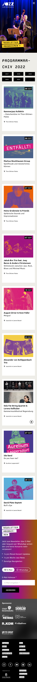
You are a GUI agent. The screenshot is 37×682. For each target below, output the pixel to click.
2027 (7, 74)
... (30, 79)
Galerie (4, 646)
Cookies (21, 677)
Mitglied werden (7, 653)
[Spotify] (23, 665)
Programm (5, 643)
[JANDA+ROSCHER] (6, 675)
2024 (7, 79)
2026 (18, 74)
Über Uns (22, 646)
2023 (18, 79)
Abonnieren (10, 590)
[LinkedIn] (29, 665)
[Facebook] (10, 665)
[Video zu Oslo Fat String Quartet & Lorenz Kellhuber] (31, 422)
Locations (22, 650)
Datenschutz (23, 674)
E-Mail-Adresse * (9, 577)
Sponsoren (5, 650)
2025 (30, 74)
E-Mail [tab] (9, 569)
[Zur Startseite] (8, 4)
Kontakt (4, 657)
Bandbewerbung (24, 653)
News (21, 643)
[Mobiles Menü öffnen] (34, 3)
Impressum (22, 670)
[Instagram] (4, 665)
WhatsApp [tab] (23, 569)
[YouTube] (17, 665)
